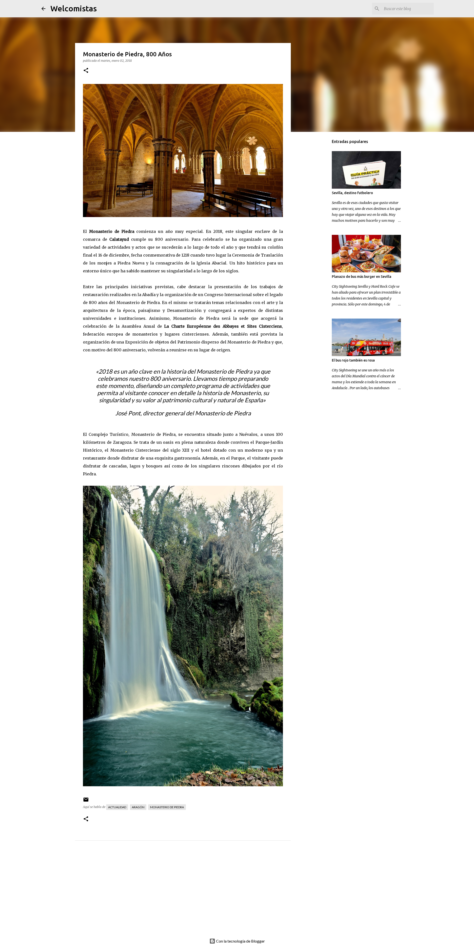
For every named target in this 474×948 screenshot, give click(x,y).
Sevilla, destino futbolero (352, 193)
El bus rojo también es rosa (353, 360)
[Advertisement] (193, 895)
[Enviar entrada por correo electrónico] (86, 801)
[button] (86, 70)
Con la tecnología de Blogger (240, 941)
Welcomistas (73, 8)
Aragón (138, 807)
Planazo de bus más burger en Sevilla (361, 277)
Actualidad (117, 807)
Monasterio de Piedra (111, 231)
